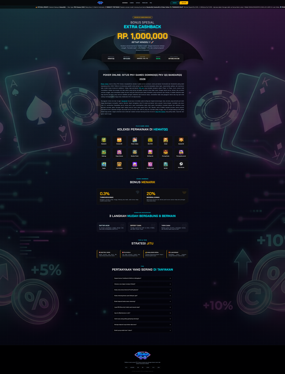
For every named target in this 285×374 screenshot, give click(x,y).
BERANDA (125, 2)
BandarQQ (125, 101)
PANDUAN (145, 2)
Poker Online (104, 84)
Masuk (174, 2)
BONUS (138, 2)
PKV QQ (141, 88)
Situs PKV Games (160, 111)
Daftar (184, 2)
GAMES (132, 2)
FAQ (151, 2)
